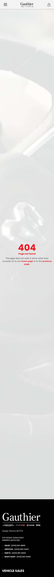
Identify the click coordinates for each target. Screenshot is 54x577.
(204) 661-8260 (24, 557)
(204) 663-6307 (21, 549)
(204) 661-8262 (19, 553)
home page (27, 261)
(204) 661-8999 (18, 545)
